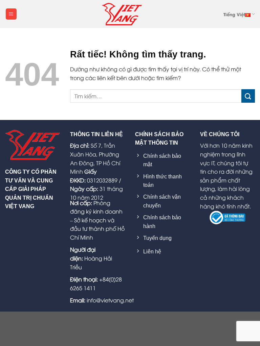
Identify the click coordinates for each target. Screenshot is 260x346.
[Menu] (11, 14)
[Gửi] (248, 95)
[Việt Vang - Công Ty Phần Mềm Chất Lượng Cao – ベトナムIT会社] (122, 14)
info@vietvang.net (110, 300)
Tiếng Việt (234, 14)
